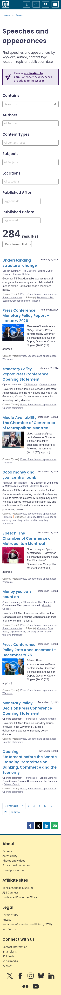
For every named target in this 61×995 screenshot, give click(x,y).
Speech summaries (12, 297)
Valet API (7, 965)
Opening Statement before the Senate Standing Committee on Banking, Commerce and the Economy (29, 762)
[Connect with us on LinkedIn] (51, 978)
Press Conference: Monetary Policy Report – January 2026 (25, 315)
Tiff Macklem (29, 270)
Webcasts (7, 359)
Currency (31, 516)
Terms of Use (10, 915)
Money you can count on (16, 594)
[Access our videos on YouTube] (36, 988)
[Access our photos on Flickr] (25, 988)
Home (6, 15)
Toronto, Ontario (21, 274)
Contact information (14, 947)
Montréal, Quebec (39, 485)
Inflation (36, 300)
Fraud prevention (13, 870)
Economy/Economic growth (16, 300)
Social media (10, 961)
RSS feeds (8, 956)
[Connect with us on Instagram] (31, 978)
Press (19, 15)
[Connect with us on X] (10, 978)
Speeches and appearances (41, 294)
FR (45, 4)
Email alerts (9, 951)
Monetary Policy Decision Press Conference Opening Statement (27, 708)
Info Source (9, 929)
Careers (7, 851)
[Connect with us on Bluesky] (41, 978)
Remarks (7, 516)
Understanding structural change (19, 263)
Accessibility (9, 856)
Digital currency (17, 631)
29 (5, 812)
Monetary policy (45, 297)
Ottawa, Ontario (48, 384)
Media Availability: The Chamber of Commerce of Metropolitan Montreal (28, 423)
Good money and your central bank (19, 475)
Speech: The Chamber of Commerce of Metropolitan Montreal (27, 538)
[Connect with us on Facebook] (20, 978)
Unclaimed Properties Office (19, 897)
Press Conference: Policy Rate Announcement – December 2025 (29, 650)
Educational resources (16, 865)
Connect (10, 892)
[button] (30, 825)
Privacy (6, 919)
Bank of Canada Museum (17, 888)
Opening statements (12, 407)
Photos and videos (13, 860)
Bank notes (43, 516)
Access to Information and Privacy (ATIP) (27, 924)
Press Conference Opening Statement (25, 374)
